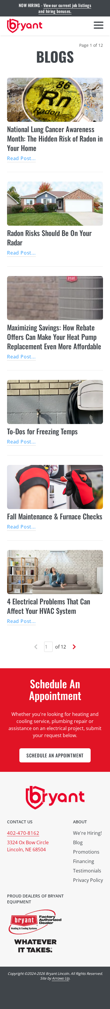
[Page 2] (74, 646)
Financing (83, 861)
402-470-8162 (23, 833)
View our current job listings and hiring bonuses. (64, 8)
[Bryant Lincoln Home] (24, 26)
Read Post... (21, 158)
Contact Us (20, 822)
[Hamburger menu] (98, 25)
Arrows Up (60, 978)
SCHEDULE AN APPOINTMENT (55, 755)
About (80, 822)
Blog (78, 842)
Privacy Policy (88, 880)
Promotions (86, 852)
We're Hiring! (87, 833)
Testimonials (87, 870)
